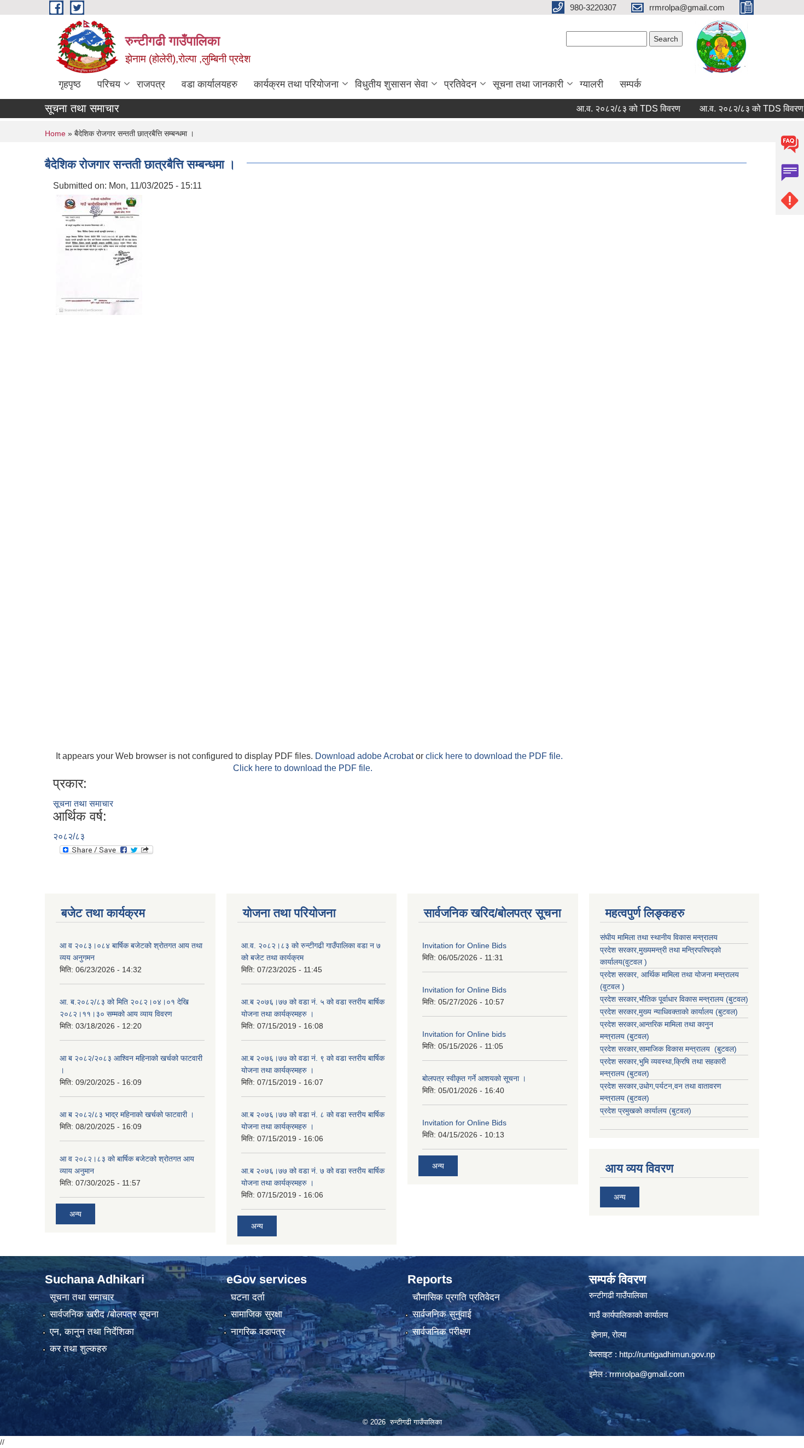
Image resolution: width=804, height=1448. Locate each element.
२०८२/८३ (69, 836)
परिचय (108, 84)
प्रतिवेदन (460, 84)
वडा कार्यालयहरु (209, 84)
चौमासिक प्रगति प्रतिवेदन (456, 1297)
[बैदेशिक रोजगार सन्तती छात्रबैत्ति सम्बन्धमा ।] (99, 254)
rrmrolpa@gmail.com (647, 1374)
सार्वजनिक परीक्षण (441, 1332)
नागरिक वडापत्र (258, 1332)
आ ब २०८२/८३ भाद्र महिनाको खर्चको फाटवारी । (127, 1114)
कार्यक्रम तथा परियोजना (296, 84)
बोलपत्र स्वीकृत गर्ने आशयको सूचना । (474, 1078)
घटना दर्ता (248, 1297)
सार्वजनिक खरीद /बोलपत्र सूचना (104, 1314)
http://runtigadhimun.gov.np (667, 1354)
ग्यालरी (591, 84)
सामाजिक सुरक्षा (256, 1314)
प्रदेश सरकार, (619, 1011)
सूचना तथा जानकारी (528, 84)
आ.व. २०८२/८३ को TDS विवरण (608, 108)
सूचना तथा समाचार (83, 803)
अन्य (75, 1214)
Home (55, 133)
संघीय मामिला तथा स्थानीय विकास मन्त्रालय (659, 937)
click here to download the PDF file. (494, 756)
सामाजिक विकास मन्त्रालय (675, 1048)
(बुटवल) (638, 1036)
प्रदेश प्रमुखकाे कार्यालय (634, 1110)
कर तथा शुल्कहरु (78, 1349)
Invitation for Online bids (464, 1034)
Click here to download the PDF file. (302, 768)
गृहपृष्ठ (70, 84)
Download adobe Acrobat (365, 756)
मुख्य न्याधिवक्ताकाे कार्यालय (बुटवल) (688, 1011)
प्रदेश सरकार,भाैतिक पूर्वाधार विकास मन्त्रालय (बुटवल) (674, 999)
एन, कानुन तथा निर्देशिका (92, 1332)
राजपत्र (151, 84)
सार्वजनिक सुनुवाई (441, 1314)
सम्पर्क (630, 84)
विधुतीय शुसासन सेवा (391, 84)
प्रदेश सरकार (618, 974)
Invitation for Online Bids (464, 945)
